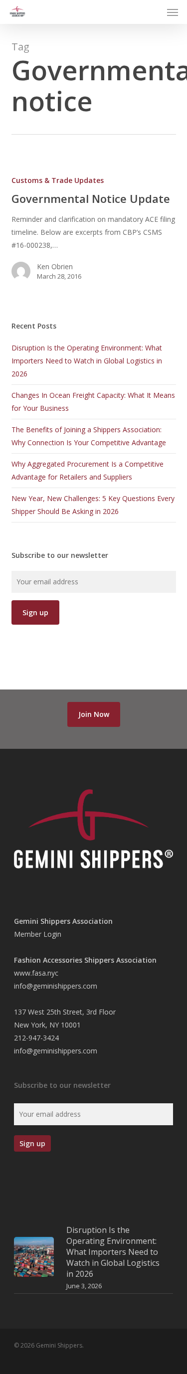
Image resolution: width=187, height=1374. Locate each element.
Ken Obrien (55, 266)
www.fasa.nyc (36, 973)
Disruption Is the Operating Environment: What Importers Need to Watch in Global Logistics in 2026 (86, 360)
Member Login (37, 934)
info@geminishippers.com (55, 986)
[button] (172, 12)
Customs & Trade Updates (57, 180)
